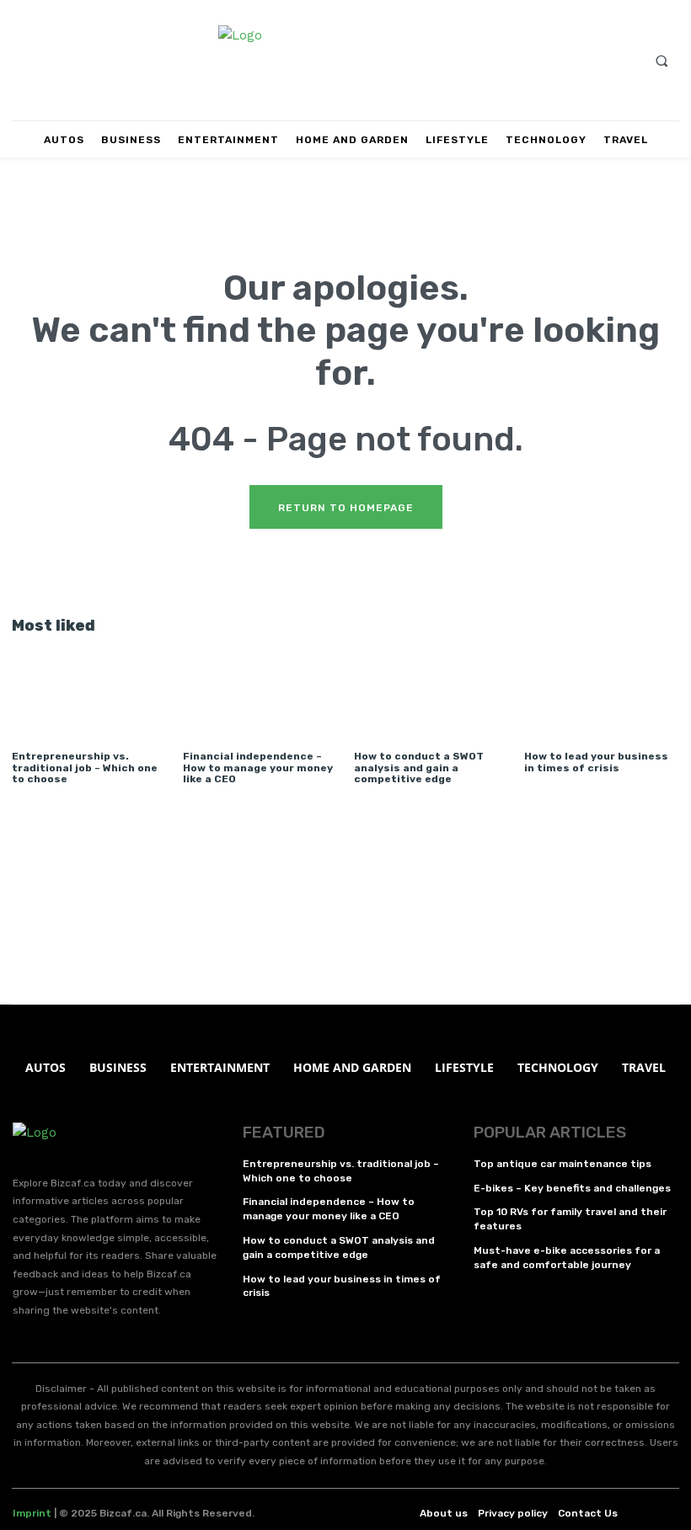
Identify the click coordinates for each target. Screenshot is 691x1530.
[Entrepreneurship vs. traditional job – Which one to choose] (89, 690)
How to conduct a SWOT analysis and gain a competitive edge (419, 767)
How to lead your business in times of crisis (596, 761)
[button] (661, 61)
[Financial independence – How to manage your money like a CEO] (260, 690)
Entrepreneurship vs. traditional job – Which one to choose (85, 767)
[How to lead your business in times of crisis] (601, 690)
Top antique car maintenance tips (562, 1164)
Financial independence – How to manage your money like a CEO (258, 767)
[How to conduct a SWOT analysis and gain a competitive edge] (431, 690)
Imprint (32, 1513)
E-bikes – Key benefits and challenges (572, 1188)
